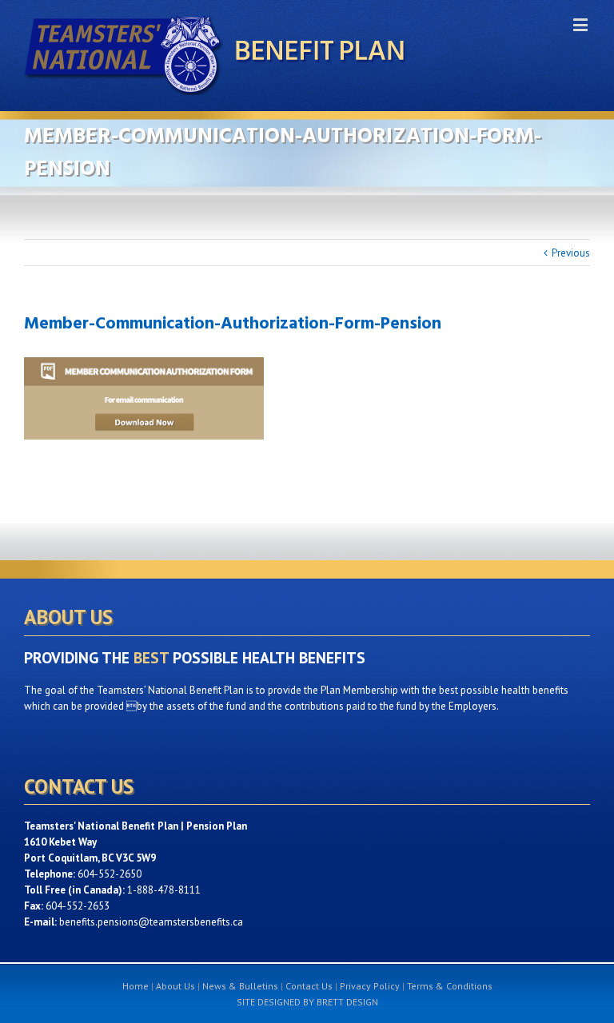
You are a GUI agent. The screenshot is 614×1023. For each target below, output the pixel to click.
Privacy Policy (370, 986)
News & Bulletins (240, 986)
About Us (175, 986)
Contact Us (309, 986)
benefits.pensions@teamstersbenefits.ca (151, 922)
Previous (571, 253)
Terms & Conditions (449, 986)
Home (135, 986)
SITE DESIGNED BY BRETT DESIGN (307, 1002)
